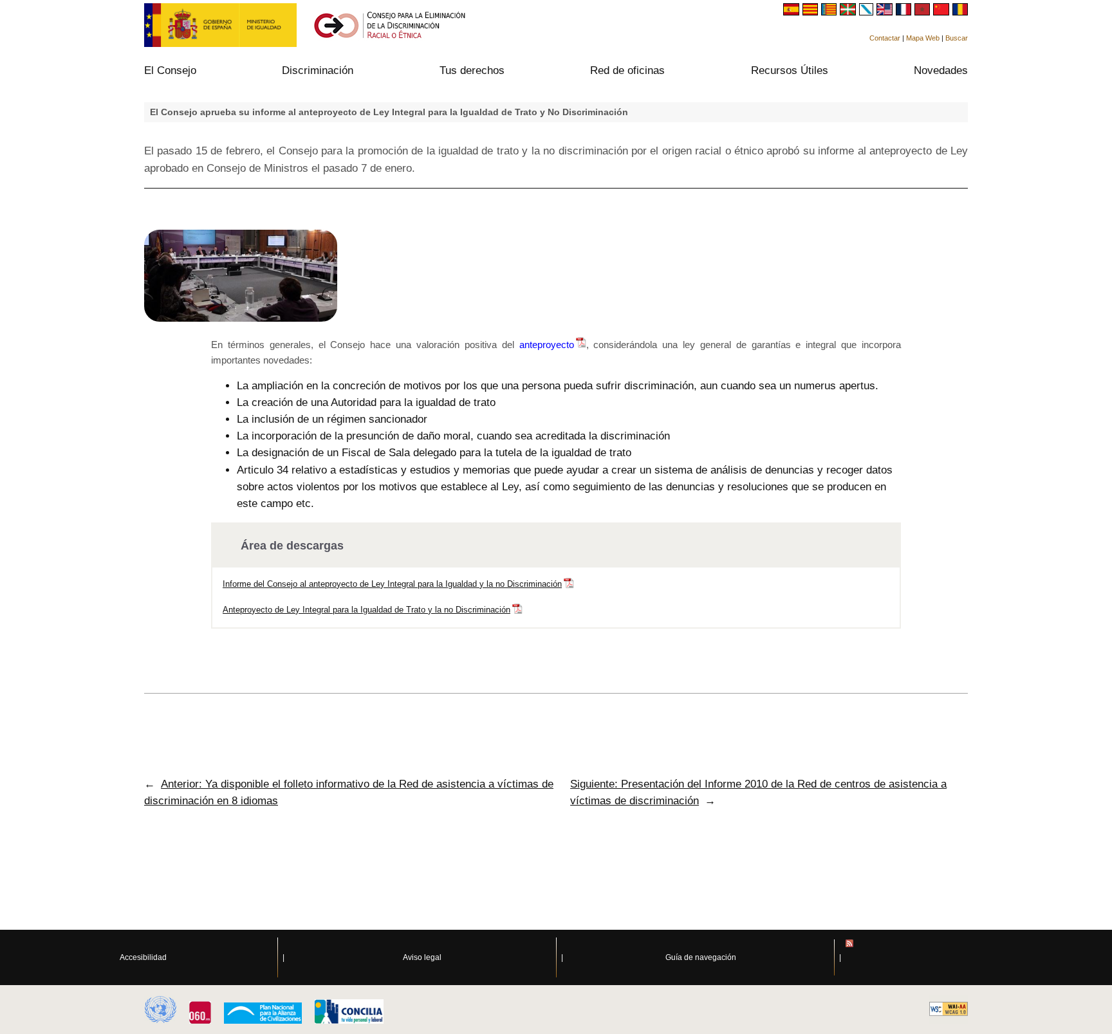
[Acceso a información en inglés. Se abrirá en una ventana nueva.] (885, 12)
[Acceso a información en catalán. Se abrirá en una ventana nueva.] (811, 12)
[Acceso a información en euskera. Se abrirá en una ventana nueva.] (849, 12)
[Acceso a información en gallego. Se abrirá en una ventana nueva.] (868, 12)
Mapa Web (923, 38)
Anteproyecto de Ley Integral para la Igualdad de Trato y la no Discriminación (366, 609)
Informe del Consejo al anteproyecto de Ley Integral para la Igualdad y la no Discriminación (392, 584)
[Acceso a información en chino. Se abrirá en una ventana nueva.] (942, 12)
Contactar (884, 38)
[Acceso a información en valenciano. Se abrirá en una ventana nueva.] (830, 12)
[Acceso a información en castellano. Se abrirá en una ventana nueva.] (792, 12)
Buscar (956, 38)
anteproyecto (546, 344)
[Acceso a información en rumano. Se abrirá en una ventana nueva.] (960, 12)
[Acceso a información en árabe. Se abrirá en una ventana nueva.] (923, 12)
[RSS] (979, 957)
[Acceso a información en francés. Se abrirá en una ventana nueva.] (905, 12)
